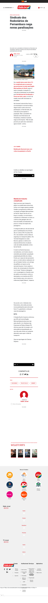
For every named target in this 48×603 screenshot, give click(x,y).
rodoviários (14, 383)
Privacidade (24, 575)
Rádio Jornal (17, 53)
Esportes (16, 575)
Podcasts (16, 572)
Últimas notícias (16, 570)
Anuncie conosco (31, 581)
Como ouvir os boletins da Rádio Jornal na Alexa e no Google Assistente (31, 571)
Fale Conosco (24, 587)
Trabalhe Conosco (24, 591)
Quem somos (24, 569)
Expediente (24, 584)
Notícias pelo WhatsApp (31, 575)
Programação (31, 577)
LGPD (24, 581)
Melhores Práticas (24, 579)
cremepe (33, 383)
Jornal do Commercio (39, 570)
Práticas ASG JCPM (24, 573)
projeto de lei (24, 383)
